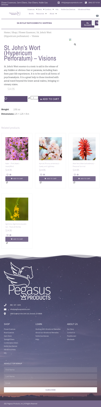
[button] (33, 9)
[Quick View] (10, 175)
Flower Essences (27, 32)
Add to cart (51, 99)
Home (7, 32)
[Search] (97, 22)
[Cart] (97, 15)
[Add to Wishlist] (15, 99)
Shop (14, 32)
